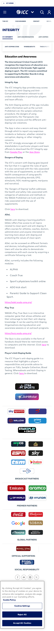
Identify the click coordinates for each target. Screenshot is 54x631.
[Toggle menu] (4, 12)
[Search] (42, 12)
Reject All (22, 614)
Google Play (16, 152)
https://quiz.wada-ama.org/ (18, 333)
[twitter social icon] (36, 577)
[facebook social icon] (17, 577)
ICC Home (10, 3)
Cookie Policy (9, 600)
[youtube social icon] (23, 577)
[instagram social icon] (30, 577)
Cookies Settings (22, 606)
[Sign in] (49, 12)
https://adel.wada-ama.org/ (18, 302)
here (12, 209)
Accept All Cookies (22, 623)
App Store (34, 152)
